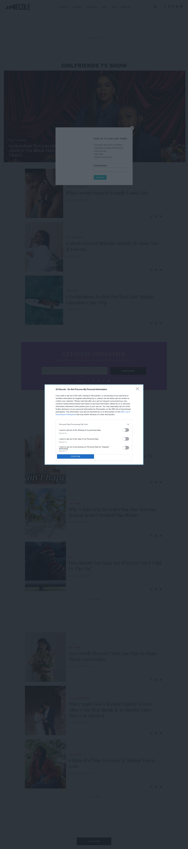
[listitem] (94, 424)
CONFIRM (75, 456)
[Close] (138, 389)
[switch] (125, 430)
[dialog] (94, 425)
